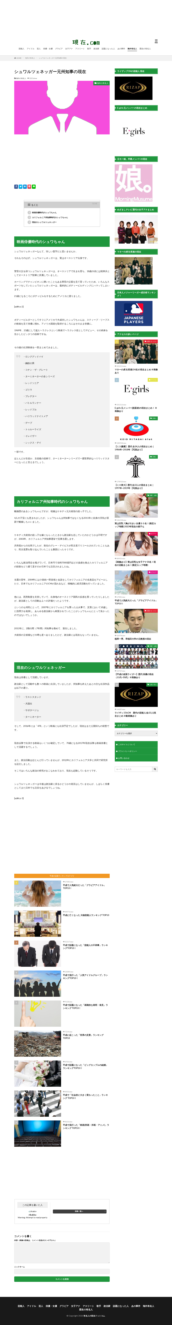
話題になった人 (108, 48)
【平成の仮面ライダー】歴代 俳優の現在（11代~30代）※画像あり (134, 676)
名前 (19, 1267)
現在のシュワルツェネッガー (43, 222)
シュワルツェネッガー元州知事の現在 (53, 58)
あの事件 (121, 48)
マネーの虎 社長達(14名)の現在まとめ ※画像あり (136, 371)
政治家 (96, 48)
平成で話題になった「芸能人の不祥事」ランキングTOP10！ (85, 947)
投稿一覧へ (79, 1211)
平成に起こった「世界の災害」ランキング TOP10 (83, 1036)
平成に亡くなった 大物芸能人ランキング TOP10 (86, 915)
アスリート (80, 48)
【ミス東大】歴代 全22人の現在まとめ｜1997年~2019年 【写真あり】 (134, 486)
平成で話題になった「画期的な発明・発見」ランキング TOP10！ (85, 1006)
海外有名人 (132, 48)
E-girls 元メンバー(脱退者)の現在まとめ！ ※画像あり (136, 409)
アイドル (30, 48)
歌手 (89, 48)
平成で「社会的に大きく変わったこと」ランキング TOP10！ (85, 1096)
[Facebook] (16, 187)
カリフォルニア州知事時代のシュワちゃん (48, 217)
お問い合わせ (123, 758)
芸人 (39, 48)
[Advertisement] (75, 17)
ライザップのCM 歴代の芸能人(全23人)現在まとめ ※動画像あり (135, 714)
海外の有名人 (30, 58)
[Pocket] (29, 187)
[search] (155, 769)
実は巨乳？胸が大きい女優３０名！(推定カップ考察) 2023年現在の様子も (135, 525)
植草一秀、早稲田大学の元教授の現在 (133, 639)
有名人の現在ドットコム (94, 1316)
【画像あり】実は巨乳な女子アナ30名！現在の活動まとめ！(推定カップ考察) (135, 563)
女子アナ (69, 48)
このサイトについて (126, 744)
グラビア (59, 48)
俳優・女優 (48, 48)
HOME (18, 58)
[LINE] (34, 187)
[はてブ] (25, 187)
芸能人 (21, 48)
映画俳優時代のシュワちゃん (43, 212)
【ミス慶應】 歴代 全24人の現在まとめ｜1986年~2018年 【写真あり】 (134, 448)
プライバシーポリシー (127, 751)
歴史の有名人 (145, 48)
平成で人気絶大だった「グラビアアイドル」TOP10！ (84, 887)
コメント (35, 1240)
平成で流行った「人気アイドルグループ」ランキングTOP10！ (85, 977)
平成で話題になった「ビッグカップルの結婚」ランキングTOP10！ (85, 1066)
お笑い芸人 (153, 684)
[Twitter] (20, 187)
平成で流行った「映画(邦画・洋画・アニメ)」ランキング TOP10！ (86, 1126)
